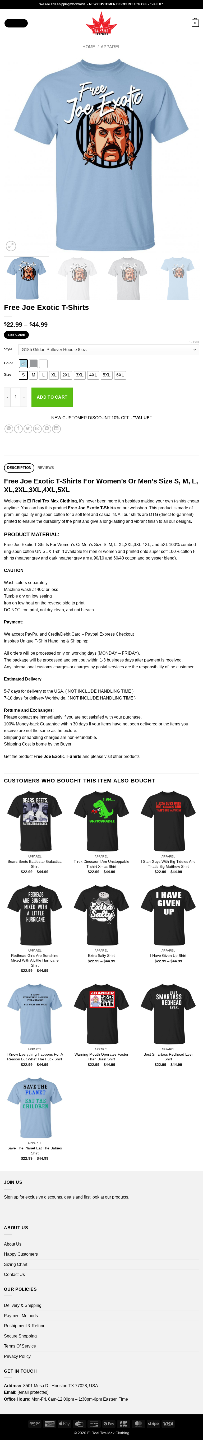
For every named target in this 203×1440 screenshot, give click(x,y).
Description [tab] (19, 468)
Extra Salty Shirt (101, 955)
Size (7, 374)
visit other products (122, 756)
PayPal (32, 634)
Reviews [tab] (46, 468)
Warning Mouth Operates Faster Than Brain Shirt (101, 1056)
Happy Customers (21, 1254)
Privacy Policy (17, 1356)
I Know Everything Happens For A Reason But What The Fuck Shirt (35, 1056)
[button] (16, 23)
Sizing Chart (15, 1264)
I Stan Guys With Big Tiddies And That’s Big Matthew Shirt (168, 864)
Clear (194, 341)
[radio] (23, 364)
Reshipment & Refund (24, 1326)
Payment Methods (21, 1315)
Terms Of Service (20, 1346)
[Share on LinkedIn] (56, 429)
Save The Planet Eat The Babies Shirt (34, 1150)
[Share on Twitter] (28, 429)
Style (8, 349)
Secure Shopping (20, 1336)
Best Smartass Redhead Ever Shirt (168, 1056)
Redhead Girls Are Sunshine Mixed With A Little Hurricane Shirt (35, 960)
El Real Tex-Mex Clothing (108, 1433)
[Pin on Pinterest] (47, 429)
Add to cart (52, 397)
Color (8, 363)
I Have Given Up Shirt (168, 955)
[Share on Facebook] (18, 429)
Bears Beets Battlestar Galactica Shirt (35, 864)
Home (88, 47)
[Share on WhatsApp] (8, 429)
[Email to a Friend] (37, 429)
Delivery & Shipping (22, 1305)
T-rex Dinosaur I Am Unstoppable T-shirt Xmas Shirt (101, 864)
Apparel (111, 47)
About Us (12, 1244)
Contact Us (14, 1274)
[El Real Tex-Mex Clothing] (101, 23)
